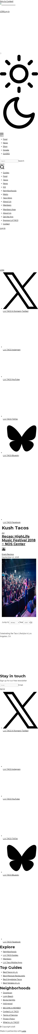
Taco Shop (7, 198)
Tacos (5, 180)
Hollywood (7, 1003)
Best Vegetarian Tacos (12, 979)
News (5, 143)
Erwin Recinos (8, 554)
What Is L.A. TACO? (11, 1022)
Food (5, 139)
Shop (5, 146)
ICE (4, 187)
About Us (7, 201)
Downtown (7, 993)
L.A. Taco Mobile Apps (12, 962)
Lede (23, 1031)
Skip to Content (6, 1)
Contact (6, 224)
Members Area (9, 209)
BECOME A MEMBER (12, 1008)
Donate (6, 150)
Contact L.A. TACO (11, 1011)
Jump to (5, 622)
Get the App (8, 217)
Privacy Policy (9, 1019)
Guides (6, 173)
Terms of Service (10, 1015)
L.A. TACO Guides (10, 955)
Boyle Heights (9, 1000)
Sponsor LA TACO (10, 220)
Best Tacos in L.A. (10, 972)
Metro (5, 194)
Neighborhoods (9, 191)
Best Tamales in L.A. (11, 983)
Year (21, 622)
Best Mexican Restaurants (14, 976)
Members (7, 205)
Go (31, 622)
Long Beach (8, 996)
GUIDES (6, 154)
